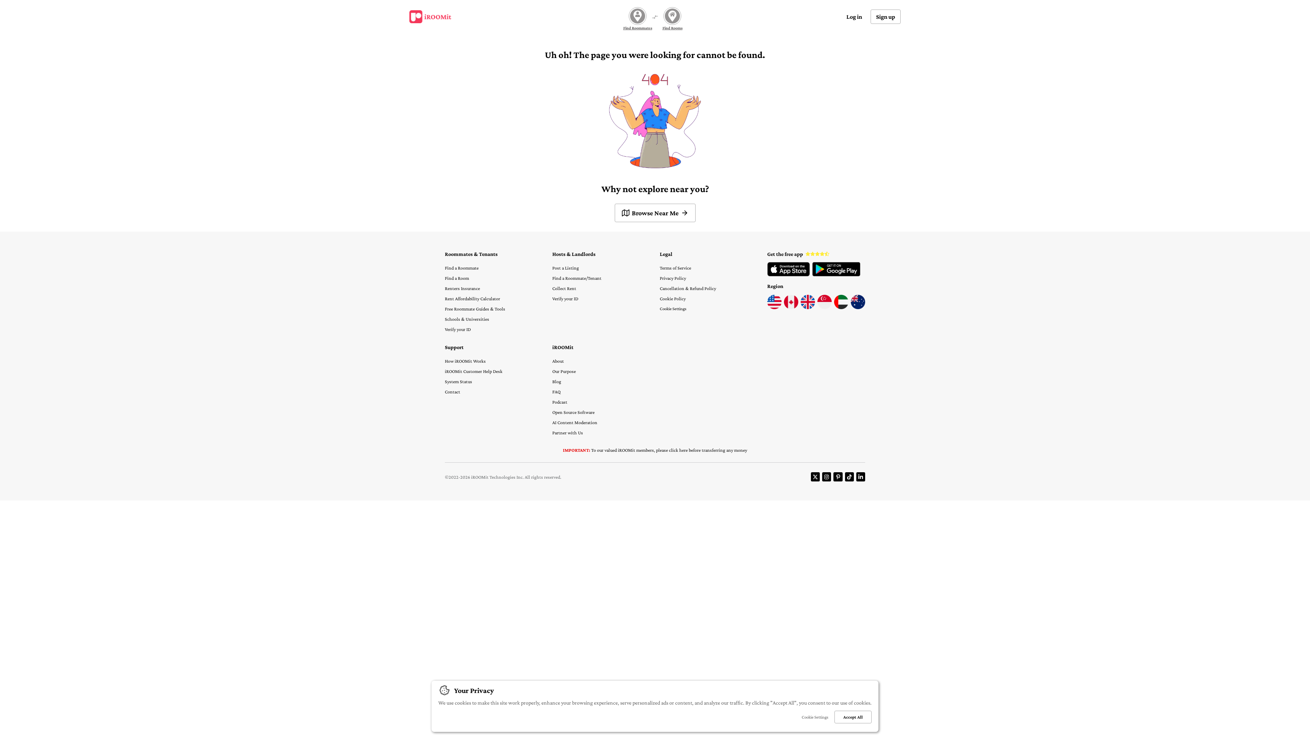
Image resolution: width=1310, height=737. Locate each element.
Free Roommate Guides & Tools (475, 309)
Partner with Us (567, 432)
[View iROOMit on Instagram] (826, 476)
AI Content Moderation (574, 422)
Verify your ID (458, 329)
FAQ (556, 391)
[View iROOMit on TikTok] (849, 476)
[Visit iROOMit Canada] (791, 307)
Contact (452, 391)
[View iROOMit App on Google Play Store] (836, 274)
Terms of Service (675, 268)
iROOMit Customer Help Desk (474, 371)
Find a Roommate (462, 268)
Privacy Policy (673, 278)
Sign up (885, 16)
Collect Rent (564, 288)
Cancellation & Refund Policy (688, 288)
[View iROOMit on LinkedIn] (860, 476)
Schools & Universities (467, 319)
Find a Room (457, 278)
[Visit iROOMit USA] (774, 307)
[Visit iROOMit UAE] (841, 307)
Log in (854, 16)
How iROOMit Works (465, 361)
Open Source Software (573, 412)
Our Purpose (564, 371)
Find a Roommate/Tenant (576, 278)
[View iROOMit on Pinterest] (837, 476)
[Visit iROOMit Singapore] (824, 307)
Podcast (559, 402)
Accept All (853, 717)
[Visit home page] (430, 16)
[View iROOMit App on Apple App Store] (788, 274)
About (558, 361)
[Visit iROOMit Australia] (858, 307)
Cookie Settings (673, 308)
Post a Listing (565, 268)
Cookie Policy (673, 298)
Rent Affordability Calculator (472, 298)
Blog (556, 381)
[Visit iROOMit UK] (808, 307)
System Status (458, 381)
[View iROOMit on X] (815, 476)
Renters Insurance (462, 288)
